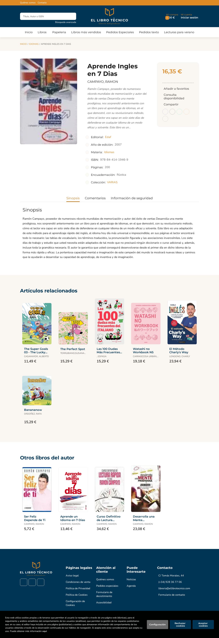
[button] (172, 16)
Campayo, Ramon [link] (102, 82)
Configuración (157, 624)
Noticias (131, 579)
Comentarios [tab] (95, 198)
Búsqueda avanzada (65, 22)
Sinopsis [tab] (73, 198)
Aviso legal (72, 575)
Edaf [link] (108, 137)
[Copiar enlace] (165, 119)
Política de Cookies (77, 595)
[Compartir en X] (172, 112)
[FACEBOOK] (23, 582)
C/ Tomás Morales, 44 (171, 575)
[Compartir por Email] (186, 112)
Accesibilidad (103, 602)
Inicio (23, 44)
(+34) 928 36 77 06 (170, 582)
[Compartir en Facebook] (165, 112)
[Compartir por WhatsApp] (179, 112)
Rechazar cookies (180, 624)
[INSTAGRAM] (32, 582)
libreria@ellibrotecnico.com (174, 588)
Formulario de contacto (171, 595)
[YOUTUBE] (40, 582)
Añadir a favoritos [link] (176, 88)
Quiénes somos (28, 3)
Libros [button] (42, 32)
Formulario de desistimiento (104, 594)
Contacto (42, 3)
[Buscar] (71, 16)
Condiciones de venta (78, 582)
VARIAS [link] (112, 182)
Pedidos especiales (107, 586)
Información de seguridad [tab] (132, 198)
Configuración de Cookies (75, 603)
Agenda (131, 586)
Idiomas (34, 44)
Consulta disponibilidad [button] (174, 96)
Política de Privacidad (78, 588)
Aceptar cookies (203, 624)
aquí (44, 631)
